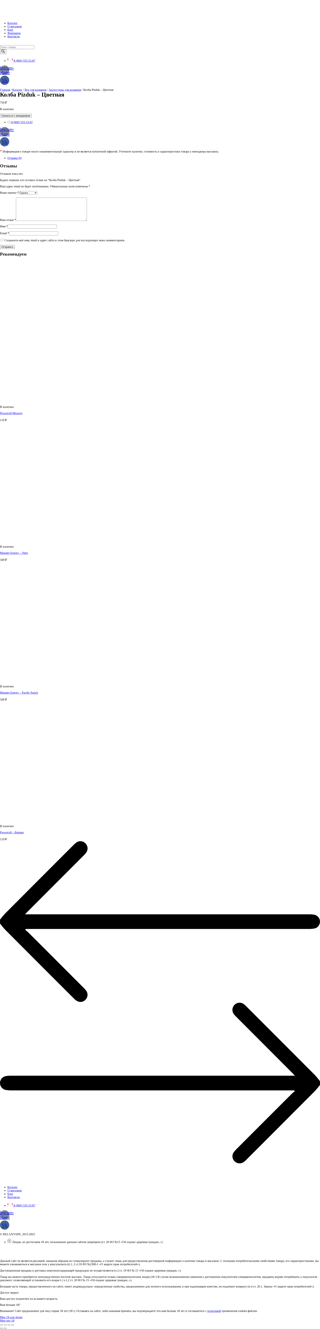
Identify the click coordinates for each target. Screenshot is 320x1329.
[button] (11, 1317)
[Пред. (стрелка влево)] (1, 1328)
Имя (4, 226)
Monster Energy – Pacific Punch (19, 692)
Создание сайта (10, 1254)
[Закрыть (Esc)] (1, 1324)
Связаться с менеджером (15, 115)
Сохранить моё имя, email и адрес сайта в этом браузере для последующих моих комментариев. (64, 240)
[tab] (163, 158)
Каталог (17, 89)
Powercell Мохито (11, 413)
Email (4, 233)
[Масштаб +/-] (12, 1324)
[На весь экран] (8, 1324)
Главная (5, 89)
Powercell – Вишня (12, 832)
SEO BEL (30, 1254)
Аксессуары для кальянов (65, 89)
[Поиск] (3, 51)
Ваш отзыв (8, 219)
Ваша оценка (9, 192)
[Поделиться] (5, 1324)
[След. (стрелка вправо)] (5, 1328)
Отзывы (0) (14, 158)
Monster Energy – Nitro (14, 553)
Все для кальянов (35, 89)
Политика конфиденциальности (20, 1248)
